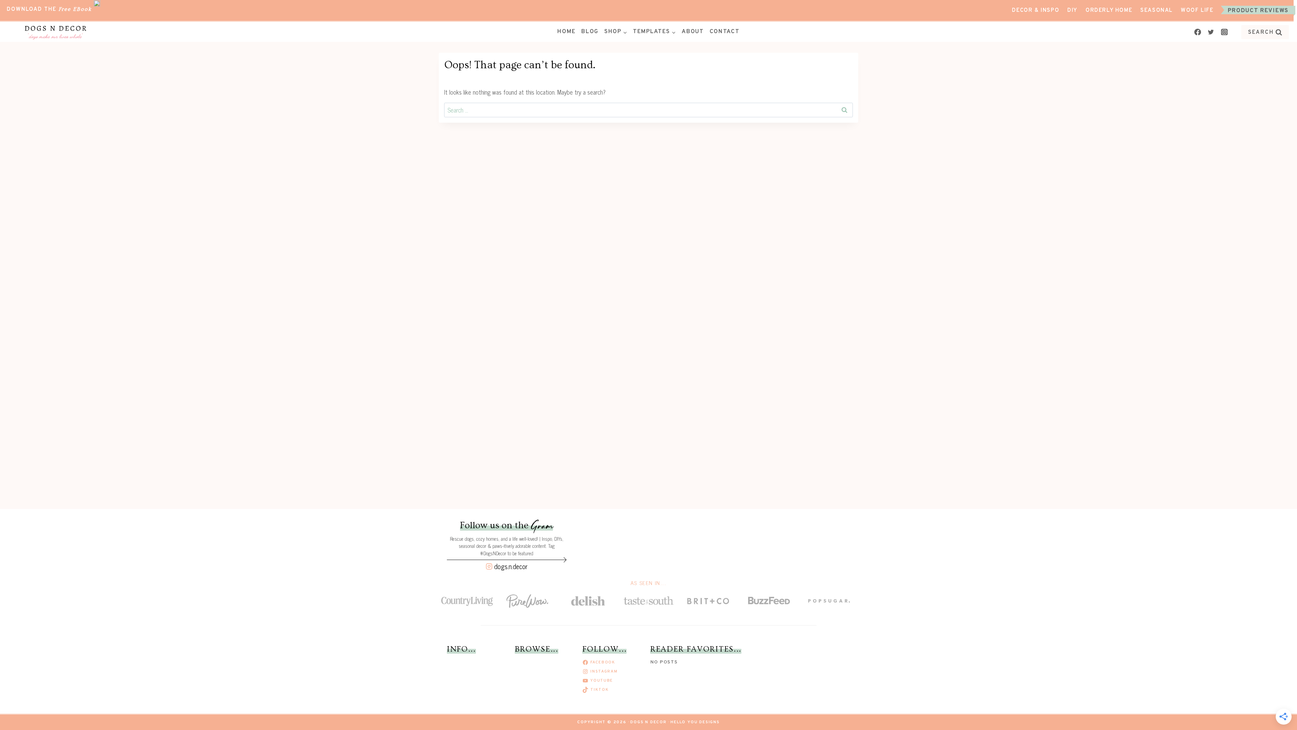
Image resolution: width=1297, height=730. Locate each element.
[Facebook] (1197, 32)
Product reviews (1258, 11)
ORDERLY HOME (1109, 10)
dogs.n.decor (511, 566)
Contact (725, 31)
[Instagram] (1224, 32)
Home (566, 31)
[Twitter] (1211, 32)
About (693, 31)
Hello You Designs (695, 722)
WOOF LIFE (1197, 10)
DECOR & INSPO (1035, 10)
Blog (590, 31)
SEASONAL (1156, 10)
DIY (1072, 10)
